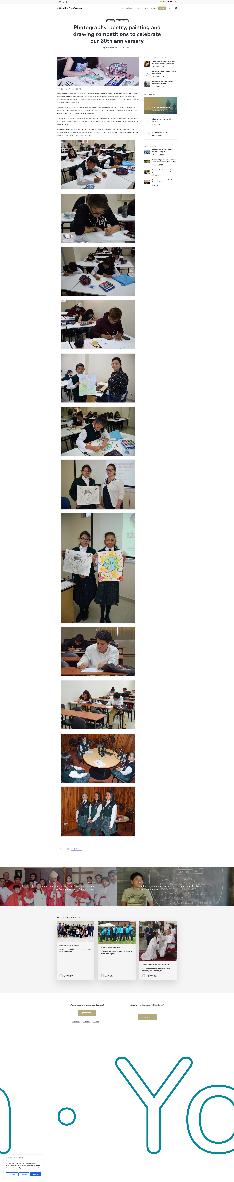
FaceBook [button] (86, 1021)
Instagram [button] (76, 1021)
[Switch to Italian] (164, 2)
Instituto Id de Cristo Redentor (69, 8)
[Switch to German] (171, 2)
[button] (87, 1013)
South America (122, 21)
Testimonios (165, 964)
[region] (24, 1166)
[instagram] (63, 2)
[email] (66, 2)
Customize (12, 1174)
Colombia (145, 964)
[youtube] (60, 2)
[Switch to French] (175, 2)
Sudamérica (75, 945)
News (150, 964)
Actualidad (62, 945)
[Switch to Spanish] (161, 2)
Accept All (36, 1174)
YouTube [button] (96, 1021)
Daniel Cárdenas (111, 48)
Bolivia (69, 945)
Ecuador (110, 21)
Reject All (24, 1174)
